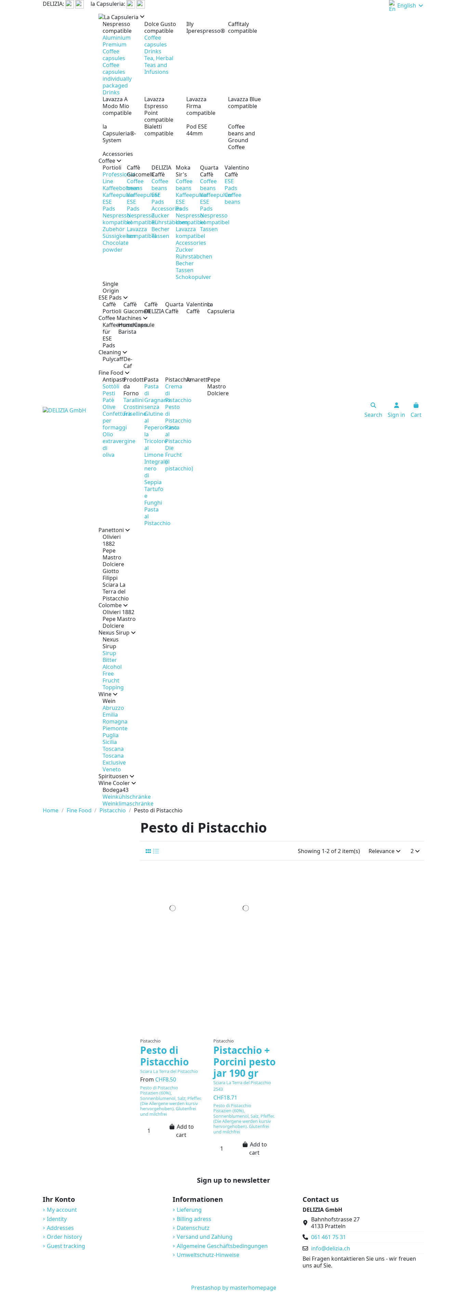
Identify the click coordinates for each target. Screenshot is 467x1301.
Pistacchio (171, 379)
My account (62, 1209)
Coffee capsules (114, 55)
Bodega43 (112, 789)
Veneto (112, 769)
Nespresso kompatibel (117, 219)
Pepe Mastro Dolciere (213, 386)
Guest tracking (66, 1246)
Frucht (111, 680)
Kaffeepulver (119, 195)
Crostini (133, 407)
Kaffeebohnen (121, 188)
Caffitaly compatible (242, 27)
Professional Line (119, 178)
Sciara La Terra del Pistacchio (116, 591)
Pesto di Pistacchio (164, 1056)
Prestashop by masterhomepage (233, 1287)
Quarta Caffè (208, 171)
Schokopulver (193, 277)
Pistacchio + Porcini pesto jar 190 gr (244, 1061)
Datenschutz (193, 1227)
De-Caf (127, 362)
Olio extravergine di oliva (119, 444)
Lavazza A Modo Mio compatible (117, 106)
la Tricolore (155, 437)
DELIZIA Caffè (159, 171)
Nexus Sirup (111, 643)
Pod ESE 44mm (196, 130)
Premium (114, 44)
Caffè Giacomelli (135, 171)
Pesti (109, 393)
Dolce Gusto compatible (160, 27)
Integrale (156, 461)
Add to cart (185, 1131)
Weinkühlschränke (127, 796)
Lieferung (189, 1209)
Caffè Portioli (109, 308)
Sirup (109, 653)
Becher (160, 229)
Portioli (111, 167)
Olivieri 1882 (112, 540)
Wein (109, 701)
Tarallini (133, 400)
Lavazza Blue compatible (244, 102)
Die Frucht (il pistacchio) (179, 458)
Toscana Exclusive (114, 759)
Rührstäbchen (169, 222)
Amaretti (192, 379)
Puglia (111, 735)
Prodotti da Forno (129, 386)
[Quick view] (172, 1031)
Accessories (118, 153)
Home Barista (122, 328)
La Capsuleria (213, 308)
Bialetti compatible (158, 130)
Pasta (150, 379)
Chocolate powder (116, 246)
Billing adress (194, 1219)
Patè (108, 400)
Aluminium (117, 37)
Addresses (60, 1227)
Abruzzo (113, 708)
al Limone (153, 451)
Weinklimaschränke (128, 803)
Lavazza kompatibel (141, 232)
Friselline (134, 413)
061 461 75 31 (328, 1237)
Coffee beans (135, 184)
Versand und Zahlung (204, 1236)
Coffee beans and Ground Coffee (241, 136)
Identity (57, 1219)
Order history (64, 1236)
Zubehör (114, 229)
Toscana (113, 749)
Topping (113, 687)
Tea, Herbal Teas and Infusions (158, 65)
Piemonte (115, 728)
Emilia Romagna (115, 718)
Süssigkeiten (119, 236)
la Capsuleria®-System (119, 133)
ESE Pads (109, 205)
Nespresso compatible (117, 27)
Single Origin (111, 287)
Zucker (160, 215)
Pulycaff (109, 359)
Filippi (110, 577)
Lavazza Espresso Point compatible (158, 109)
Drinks (111, 92)
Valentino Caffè (233, 171)
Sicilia (110, 742)
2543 (218, 1089)
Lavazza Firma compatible (200, 106)
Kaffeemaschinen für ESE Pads (106, 335)
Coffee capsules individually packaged (117, 75)
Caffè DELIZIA (150, 308)
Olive (109, 407)
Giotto (111, 571)
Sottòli (111, 386)
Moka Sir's (183, 171)
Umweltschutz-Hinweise (208, 1254)
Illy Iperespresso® (203, 27)
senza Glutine (153, 410)
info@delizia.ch (330, 1248)
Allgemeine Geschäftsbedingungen (222, 1246)
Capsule (138, 324)
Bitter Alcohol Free (112, 666)
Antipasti (109, 379)
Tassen (160, 236)
